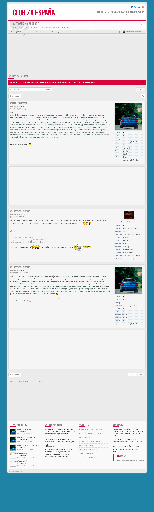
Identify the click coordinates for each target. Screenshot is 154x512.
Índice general (16, 32)
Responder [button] (15, 96)
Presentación (23, 461)
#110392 (13, 270)
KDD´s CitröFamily (86, 454)
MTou (22, 106)
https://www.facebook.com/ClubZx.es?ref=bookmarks (27, 242)
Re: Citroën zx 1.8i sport (20, 211)
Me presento (23, 453)
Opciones (132, 374)
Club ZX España (34, 13)
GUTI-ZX (23, 214)
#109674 (13, 214)
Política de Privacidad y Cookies (91, 433)
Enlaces (102, 12)
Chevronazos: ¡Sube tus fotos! (90, 441)
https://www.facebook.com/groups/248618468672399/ (27, 240)
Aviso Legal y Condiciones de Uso (91, 429)
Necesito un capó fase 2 (27, 429)
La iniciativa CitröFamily (87, 457)
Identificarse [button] (134, 12)
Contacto (116, 12)
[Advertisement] (77, 56)
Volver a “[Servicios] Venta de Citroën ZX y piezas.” (26, 381)
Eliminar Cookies (85, 437)
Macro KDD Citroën (87, 445)
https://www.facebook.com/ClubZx (21, 238)
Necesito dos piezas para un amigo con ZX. (33, 445)
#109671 (13, 106)
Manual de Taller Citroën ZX (28, 437)
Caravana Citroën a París (88, 449)
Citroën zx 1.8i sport (19, 76)
